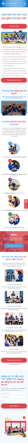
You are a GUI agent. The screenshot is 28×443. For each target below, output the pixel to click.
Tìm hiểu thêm (14, 26)
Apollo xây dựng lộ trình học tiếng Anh (11, 263)
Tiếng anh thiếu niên (11, 327)
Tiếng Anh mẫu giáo (11, 284)
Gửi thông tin (14, 406)
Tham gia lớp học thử (14, 80)
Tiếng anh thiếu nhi (11, 306)
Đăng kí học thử (26, 205)
